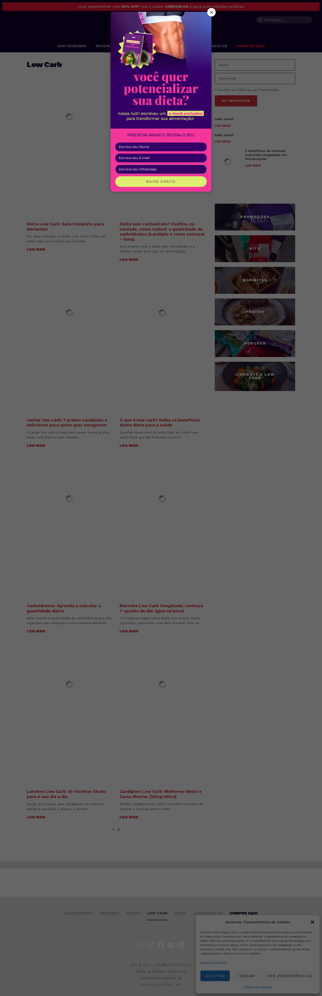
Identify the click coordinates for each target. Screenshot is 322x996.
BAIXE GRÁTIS (161, 181)
